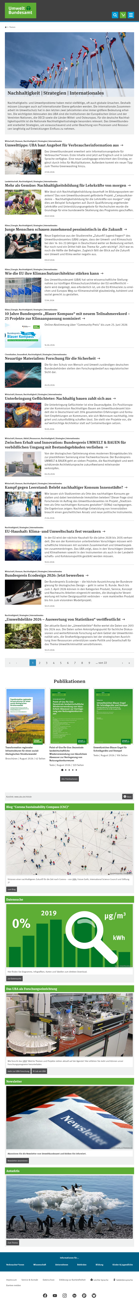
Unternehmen (61, 1264)
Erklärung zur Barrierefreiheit (72, 1279)
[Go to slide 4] (72, 770)
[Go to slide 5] (76, 770)
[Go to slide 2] (65, 770)
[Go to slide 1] (62, 770)
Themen (12, 27)
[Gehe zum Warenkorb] (123, 15)
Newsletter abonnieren (18, 1160)
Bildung (99, 1264)
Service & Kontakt (29, 1279)
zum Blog (12, 889)
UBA (74, 879)
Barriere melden (13, 1285)
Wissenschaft (39, 1264)
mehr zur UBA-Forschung (18, 1071)
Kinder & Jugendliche (123, 1264)
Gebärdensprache (124, 1279)
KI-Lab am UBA (39, 1071)
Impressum (11, 1279)
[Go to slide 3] (69, 770)
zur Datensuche (14, 978)
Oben (128, 796)
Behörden (81, 1264)
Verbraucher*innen (15, 1264)
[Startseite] (20, 10)
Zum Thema (13, 1242)
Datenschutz (48, 1279)
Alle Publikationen (69, 778)
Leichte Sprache (101, 1279)
